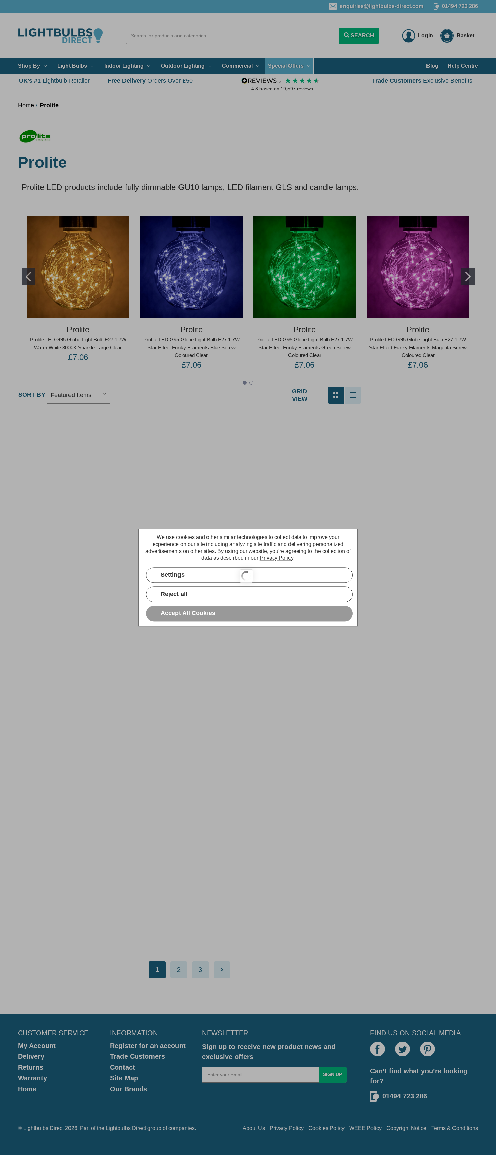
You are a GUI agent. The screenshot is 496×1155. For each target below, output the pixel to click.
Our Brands (128, 1089)
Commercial (237, 66)
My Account (37, 1045)
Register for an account (148, 1045)
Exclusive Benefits (422, 80)
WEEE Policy (365, 1128)
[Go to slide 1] (28, 276)
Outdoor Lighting (183, 66)
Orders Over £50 (150, 80)
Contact (122, 1067)
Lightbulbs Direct (126, 1128)
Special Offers (286, 66)
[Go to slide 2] (468, 276)
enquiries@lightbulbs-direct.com (381, 6)
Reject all (174, 593)
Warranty (32, 1078)
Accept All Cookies (188, 613)
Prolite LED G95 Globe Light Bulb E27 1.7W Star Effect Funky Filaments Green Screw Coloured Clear (304, 347)
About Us (254, 1128)
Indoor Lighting (124, 66)
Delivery (31, 1056)
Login (425, 35)
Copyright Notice (406, 1128)
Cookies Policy (326, 1128)
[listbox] (78, 395)
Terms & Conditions (454, 1128)
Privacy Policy (287, 1128)
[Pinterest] (427, 1049)
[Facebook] (377, 1049)
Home (27, 1089)
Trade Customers (137, 1056)
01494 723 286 (460, 6)
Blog (432, 66)
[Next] (222, 969)
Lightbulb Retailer (54, 80)
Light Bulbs (72, 66)
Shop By (29, 66)
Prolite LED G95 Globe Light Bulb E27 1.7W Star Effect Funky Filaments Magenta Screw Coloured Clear (418, 347)
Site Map (124, 1078)
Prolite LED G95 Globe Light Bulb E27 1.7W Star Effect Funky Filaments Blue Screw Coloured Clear (191, 347)
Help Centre (463, 66)
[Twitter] (402, 1049)
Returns (30, 1067)
